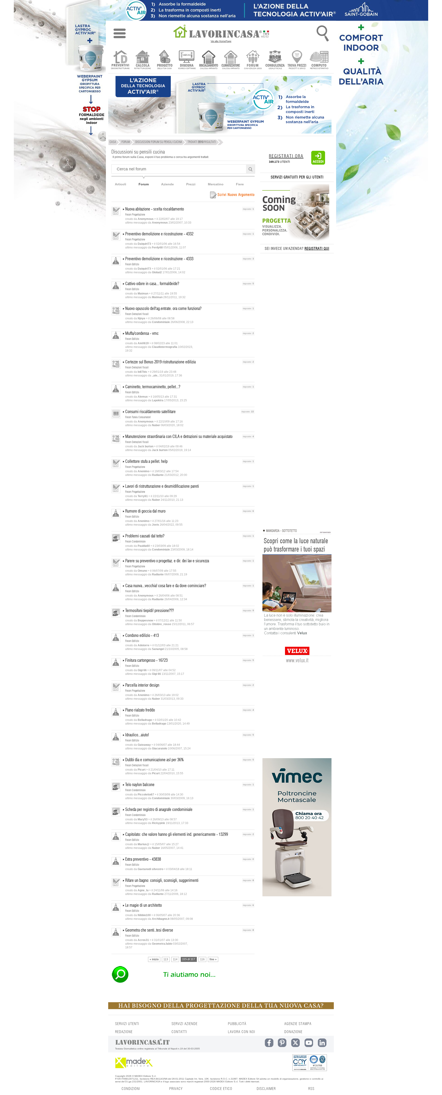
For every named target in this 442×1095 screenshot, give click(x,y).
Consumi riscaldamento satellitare (150, 412)
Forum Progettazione (135, 214)
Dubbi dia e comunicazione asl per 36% (154, 760)
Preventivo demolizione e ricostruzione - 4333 (159, 259)
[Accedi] (318, 163)
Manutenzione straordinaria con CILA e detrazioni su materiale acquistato (179, 437)
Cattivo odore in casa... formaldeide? (152, 284)
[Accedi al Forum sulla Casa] (253, 60)
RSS (311, 1089)
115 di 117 (188, 959)
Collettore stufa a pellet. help (146, 462)
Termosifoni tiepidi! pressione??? (149, 611)
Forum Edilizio (132, 264)
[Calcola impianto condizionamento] (231, 60)
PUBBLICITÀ (237, 1024)
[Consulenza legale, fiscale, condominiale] (275, 60)
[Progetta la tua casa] (221, 1008)
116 (202, 959)
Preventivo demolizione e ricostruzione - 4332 (159, 234)
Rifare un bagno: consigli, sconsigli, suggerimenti (161, 881)
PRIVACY (176, 1089)
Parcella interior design (142, 685)
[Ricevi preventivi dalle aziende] (120, 60)
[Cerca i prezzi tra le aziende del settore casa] (297, 60)
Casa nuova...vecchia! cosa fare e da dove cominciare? (165, 586)
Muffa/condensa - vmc (142, 334)
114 (175, 959)
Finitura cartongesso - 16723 (146, 660)
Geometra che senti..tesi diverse (149, 930)
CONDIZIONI (131, 1089)
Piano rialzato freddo (140, 710)
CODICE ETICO (221, 1089)
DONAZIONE (293, 1032)
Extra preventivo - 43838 (143, 859)
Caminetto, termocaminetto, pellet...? (152, 387)
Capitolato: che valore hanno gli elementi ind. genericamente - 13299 (176, 835)
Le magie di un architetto (143, 905)
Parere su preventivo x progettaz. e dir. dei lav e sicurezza (167, 561)
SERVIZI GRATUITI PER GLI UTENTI (297, 177)
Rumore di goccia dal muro (145, 511)
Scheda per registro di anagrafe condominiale (158, 810)
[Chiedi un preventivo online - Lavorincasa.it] (182, 982)
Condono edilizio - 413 (142, 636)
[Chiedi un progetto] (164, 60)
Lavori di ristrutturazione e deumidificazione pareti (162, 486)
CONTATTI (179, 1032)
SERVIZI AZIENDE (185, 1024)
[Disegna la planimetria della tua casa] (187, 60)
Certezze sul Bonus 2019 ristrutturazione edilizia (160, 362)
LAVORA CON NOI (241, 1032)
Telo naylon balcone (139, 785)
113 (165, 959)
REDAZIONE (124, 1032)
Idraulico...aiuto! (137, 735)
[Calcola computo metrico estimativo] (319, 60)
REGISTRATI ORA (286, 156)
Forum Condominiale (135, 541)
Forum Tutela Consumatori (138, 417)
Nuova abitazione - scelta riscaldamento (154, 209)
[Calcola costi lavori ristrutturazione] (142, 60)
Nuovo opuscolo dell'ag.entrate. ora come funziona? (163, 309)
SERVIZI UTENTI (127, 1024)
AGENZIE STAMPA (297, 1024)
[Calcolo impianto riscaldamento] (209, 60)
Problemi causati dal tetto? (144, 536)
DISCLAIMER (266, 1089)
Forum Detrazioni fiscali (137, 314)
